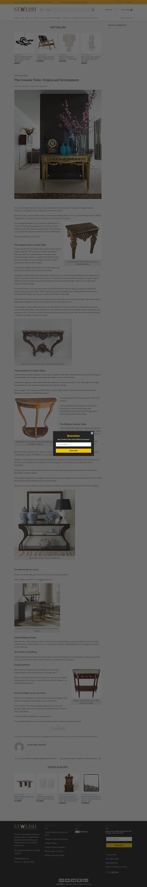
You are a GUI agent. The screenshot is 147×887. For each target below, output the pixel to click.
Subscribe (73, 451)
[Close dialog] (92, 433)
